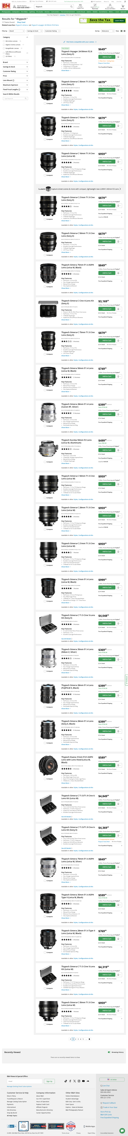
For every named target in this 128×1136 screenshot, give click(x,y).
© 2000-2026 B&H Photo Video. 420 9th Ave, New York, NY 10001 (25, 1133)
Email (10, 1081)
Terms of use (65, 1133)
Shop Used (21, 22)
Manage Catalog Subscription (17, 1102)
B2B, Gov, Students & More (19, 1)
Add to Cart (107, 57)
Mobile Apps (90, 1126)
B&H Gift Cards (106, 1115)
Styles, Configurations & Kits (83, 109)
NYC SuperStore (97, 1)
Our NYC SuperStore (43, 1099)
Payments (10, 1104)
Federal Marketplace (72, 1096)
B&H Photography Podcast (74, 1110)
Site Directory (11, 1110)
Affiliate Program (42, 1107)
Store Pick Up (105, 1112)
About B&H (40, 1096)
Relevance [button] (105, 31)
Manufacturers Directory (44, 1110)
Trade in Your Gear (110, 1107)
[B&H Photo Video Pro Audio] (7, 6)
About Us (106, 1)
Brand (12, 31)
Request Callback (109, 1103)
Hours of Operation (42, 1102)
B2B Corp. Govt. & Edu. (73, 1102)
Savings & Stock (32, 31)
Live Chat (118, 1)
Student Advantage (72, 1099)
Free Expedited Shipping (109, 1117)
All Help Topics (12, 1116)
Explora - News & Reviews (74, 1107)
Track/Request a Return (15, 1099)
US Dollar (113, 1080)
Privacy (78, 1133)
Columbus (62, 15)
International (11, 1107)
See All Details (66, 639)
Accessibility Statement (106, 1133)
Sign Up (49, 1081)
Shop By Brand (12, 1113)
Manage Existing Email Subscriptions (19, 1086)
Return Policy (11, 1096)
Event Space (70, 1104)
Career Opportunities (43, 1113)
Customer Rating (51, 31)
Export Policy (91, 1133)
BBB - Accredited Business (12, 1126)
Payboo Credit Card (42, 1104)
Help (112, 1)
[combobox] (108, 31)
